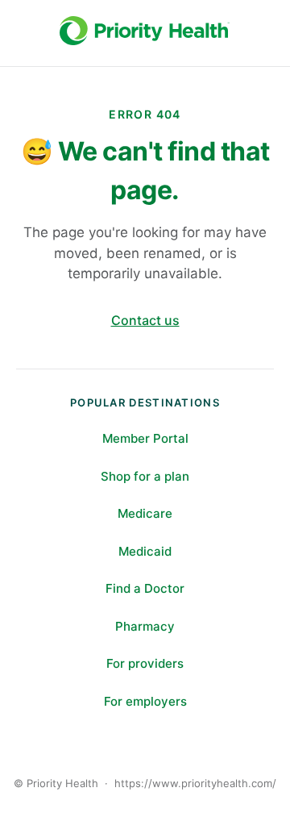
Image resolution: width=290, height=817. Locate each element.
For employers (145, 701)
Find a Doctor (145, 588)
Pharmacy (145, 626)
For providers (145, 663)
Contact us (145, 320)
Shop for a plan (145, 476)
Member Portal (145, 438)
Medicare (145, 513)
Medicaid (145, 551)
